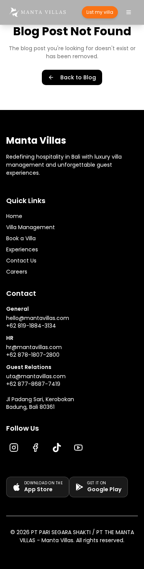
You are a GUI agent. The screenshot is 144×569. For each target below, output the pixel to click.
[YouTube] (78, 447)
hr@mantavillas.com (34, 347)
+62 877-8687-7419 (33, 384)
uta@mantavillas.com (36, 376)
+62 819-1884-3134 (31, 326)
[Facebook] (35, 447)
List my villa (99, 12)
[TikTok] (57, 447)
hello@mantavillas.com (37, 318)
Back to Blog (78, 77)
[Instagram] (14, 447)
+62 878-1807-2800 (33, 355)
